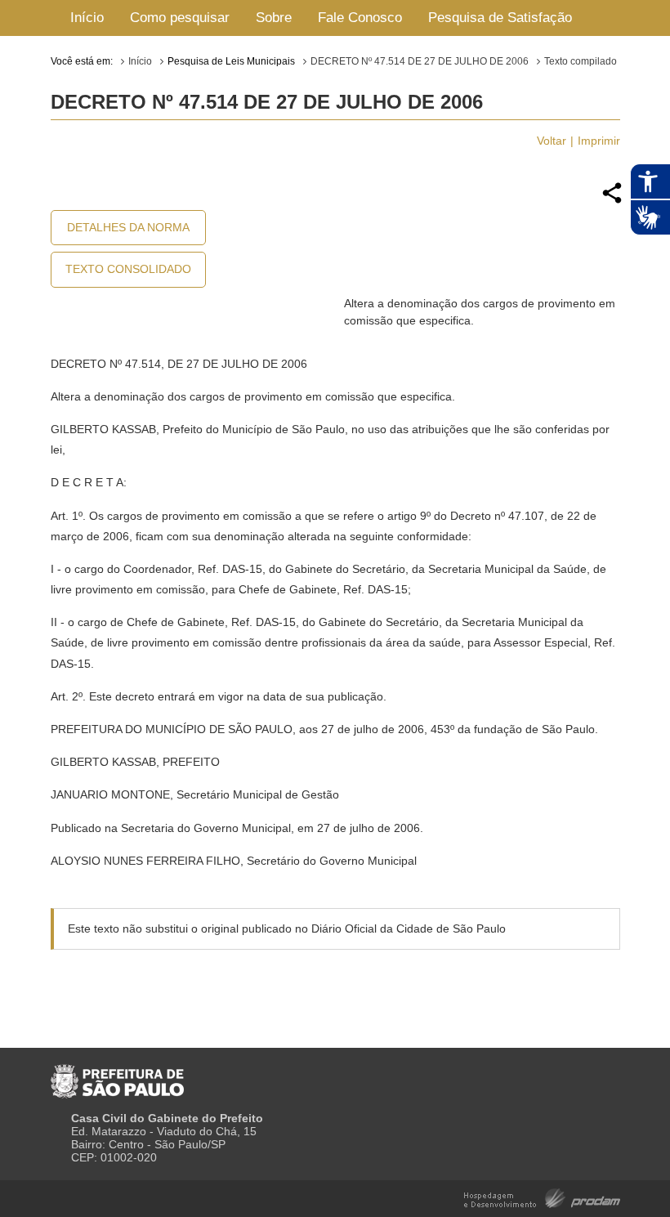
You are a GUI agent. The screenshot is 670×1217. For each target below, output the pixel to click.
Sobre (274, 17)
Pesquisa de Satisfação (500, 17)
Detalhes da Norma (128, 227)
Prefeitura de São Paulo (117, 1074)
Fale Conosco (360, 17)
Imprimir (599, 140)
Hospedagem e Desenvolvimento (542, 1197)
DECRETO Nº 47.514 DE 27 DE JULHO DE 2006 (419, 61)
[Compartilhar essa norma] (612, 201)
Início (87, 17)
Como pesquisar (180, 17)
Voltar (551, 140)
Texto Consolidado (128, 268)
